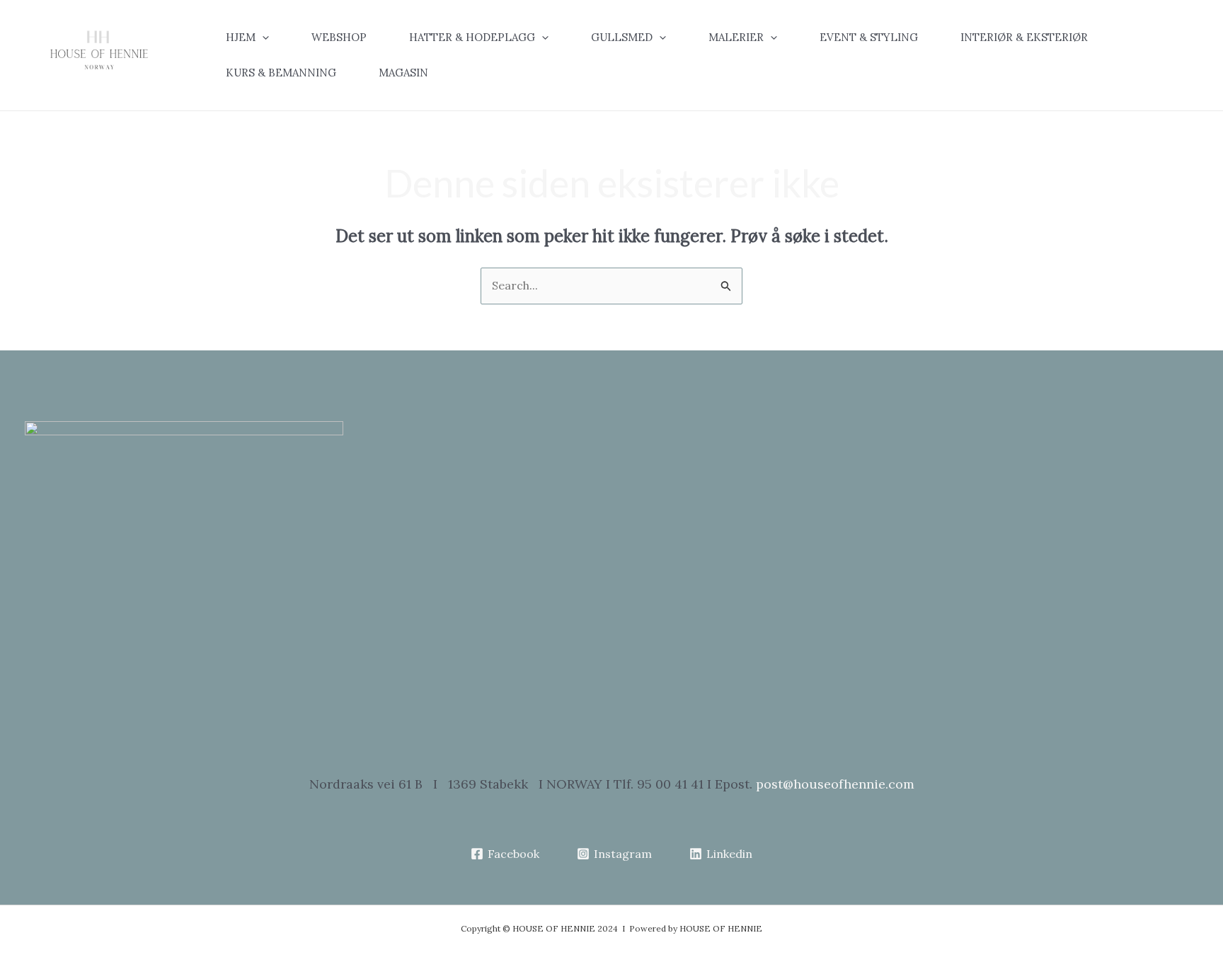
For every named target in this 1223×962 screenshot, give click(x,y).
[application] (262, 37)
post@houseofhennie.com (835, 784)
